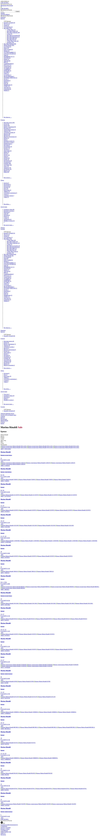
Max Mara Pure (11, 39)
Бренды (3, 18)
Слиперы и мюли (9, 195)
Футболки (7, 169)
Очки (6, 213)
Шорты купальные (9, 365)
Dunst (6, 48)
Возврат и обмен (5, 829)
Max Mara (8, 28)
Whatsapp (8, 413)
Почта (12, 413)
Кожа (6, 139)
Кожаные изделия (9, 211)
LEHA (6, 73)
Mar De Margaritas (9, 76)
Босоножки (7, 184)
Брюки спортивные (10, 127)
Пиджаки (7, 355)
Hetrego (6, 51)
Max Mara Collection (13, 32)
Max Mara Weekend (10, 44)
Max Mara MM (12, 38)
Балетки (6, 183)
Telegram (3, 413)
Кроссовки (7, 190)
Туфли (6, 197)
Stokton (6, 59)
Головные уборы (9, 209)
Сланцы (6, 380)
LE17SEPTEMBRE (9, 52)
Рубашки (7, 163)
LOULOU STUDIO (10, 53)
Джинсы (7, 131)
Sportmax (10, 42)
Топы (6, 166)
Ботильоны (7, 185)
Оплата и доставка (6, 827)
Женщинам (4, 5)
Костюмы (7, 145)
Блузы (6, 124)
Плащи (6, 159)
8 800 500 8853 (4, 2)
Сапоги (6, 194)
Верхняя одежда (9, 122)
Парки (6, 156)
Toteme (6, 25)
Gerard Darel (7, 66)
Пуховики (7, 162)
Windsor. (6, 90)
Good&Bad (7, 69)
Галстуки (7, 394)
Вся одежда (7, 177)
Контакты (3, 834)
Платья (7, 158)
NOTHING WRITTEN (10, 77)
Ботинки (7, 187)
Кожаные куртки (9, 141)
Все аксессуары (9, 225)
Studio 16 (3, 833)
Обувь (2, 180)
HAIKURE (7, 70)
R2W (6, 83)
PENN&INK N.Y (9, 56)
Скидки (3, 229)
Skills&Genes (8, 84)
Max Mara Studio (12, 31)
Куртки (7, 148)
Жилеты (7, 135)
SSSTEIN (7, 58)
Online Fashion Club (6, 831)
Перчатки (7, 215)
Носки (6, 153)
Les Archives (7, 75)
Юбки (6, 172)
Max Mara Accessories (13, 35)
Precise (6, 82)
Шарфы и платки (9, 220)
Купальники (8, 146)
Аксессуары (4, 207)
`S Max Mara (11, 29)
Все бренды (8, 117)
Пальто (7, 155)
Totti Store (7, 87)
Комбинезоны (8, 143)
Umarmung (7, 89)
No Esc (6, 79)
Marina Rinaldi (9, 45)
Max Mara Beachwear (13, 36)
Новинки (3, 17)
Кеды (6, 188)
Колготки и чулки (9, 142)
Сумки (6, 218)
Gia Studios (7, 68)
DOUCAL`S (7, 65)
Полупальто (8, 160)
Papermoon (7, 80)
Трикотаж (7, 167)
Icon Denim (7, 46)
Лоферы (7, 191)
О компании (4, 826)
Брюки (7, 125)
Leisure (9, 34)
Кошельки (7, 212)
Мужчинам (10, 5)
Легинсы (6, 149)
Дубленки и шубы (9, 132)
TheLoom (7, 60)
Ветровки (7, 128)
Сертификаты (4, 830)
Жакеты (7, 134)
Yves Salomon (8, 27)
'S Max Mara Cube (12, 41)
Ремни (6, 216)
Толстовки (8, 165)
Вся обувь (7, 204)
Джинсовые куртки (10, 129)
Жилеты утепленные (10, 136)
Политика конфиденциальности (9, 824)
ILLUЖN (7, 72)
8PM (6, 62)
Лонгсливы (7, 151)
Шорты (7, 170)
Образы (3, 227)
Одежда (3, 120)
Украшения (7, 219)
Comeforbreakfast (9, 63)
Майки (6, 152)
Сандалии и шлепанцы (10, 193)
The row (7, 24)
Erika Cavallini (8, 49)
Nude (6, 55)
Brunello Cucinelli (9, 22)
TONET (7, 86)
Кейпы (6, 138)
